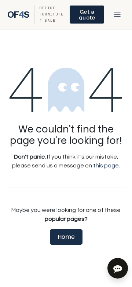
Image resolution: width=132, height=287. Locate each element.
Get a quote (87, 14)
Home (66, 237)
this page (106, 166)
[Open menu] (117, 14)
